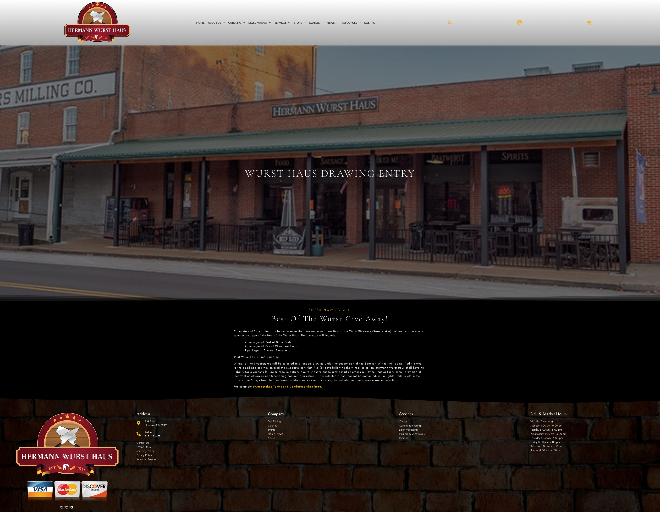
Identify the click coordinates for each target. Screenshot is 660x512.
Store (298, 22)
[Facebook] (62, 507)
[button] (449, 23)
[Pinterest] (72, 507)
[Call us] (138, 434)
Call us (148, 431)
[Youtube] (67, 507)
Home (200, 22)
